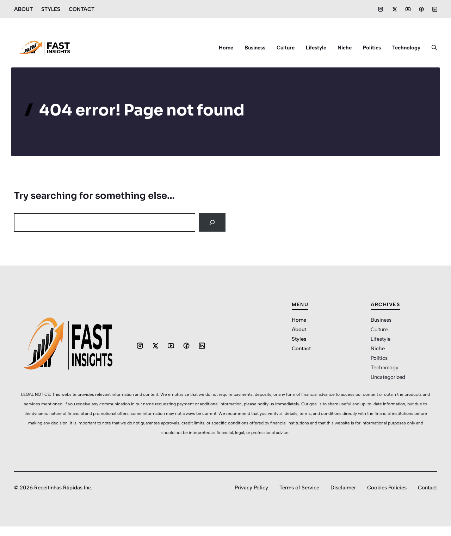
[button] (431, 47)
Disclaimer (343, 487)
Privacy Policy (251, 487)
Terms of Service (299, 487)
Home (226, 47)
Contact (301, 348)
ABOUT (23, 9)
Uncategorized (388, 377)
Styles (299, 339)
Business (255, 47)
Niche (345, 47)
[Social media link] (380, 9)
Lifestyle (316, 47)
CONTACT (81, 9)
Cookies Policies (387, 487)
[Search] (212, 222)
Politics (372, 47)
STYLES (50, 9)
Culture (286, 47)
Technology (406, 47)
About (299, 329)
